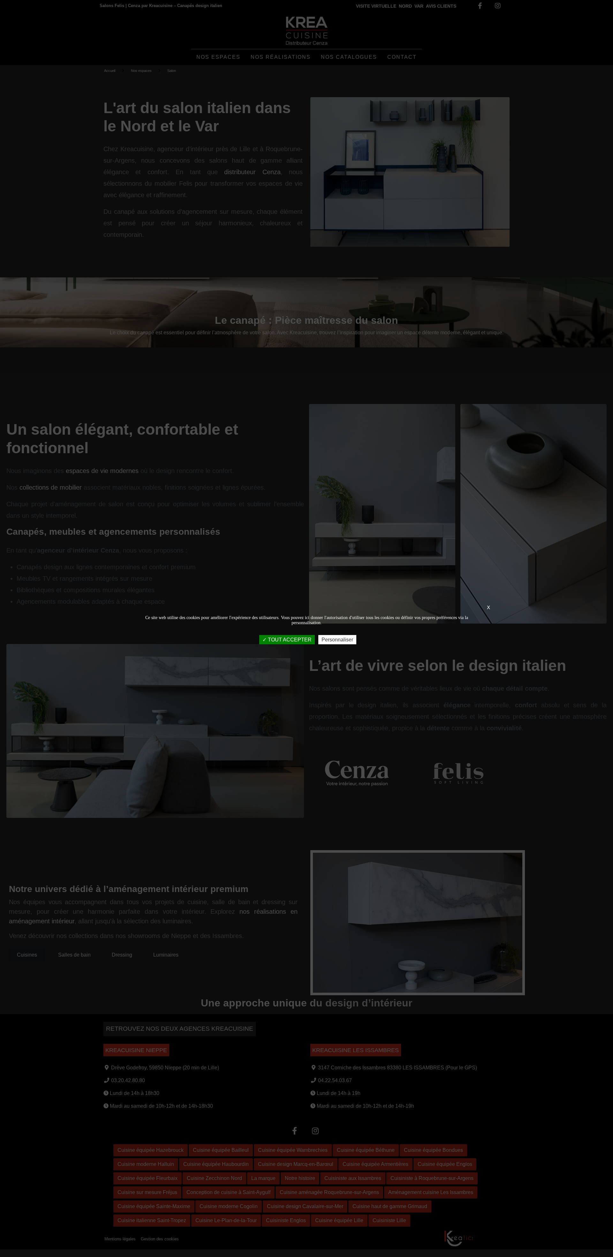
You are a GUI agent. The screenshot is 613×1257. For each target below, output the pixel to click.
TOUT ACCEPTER (289, 639)
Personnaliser (337, 639)
